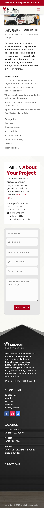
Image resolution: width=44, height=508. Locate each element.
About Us (9, 398)
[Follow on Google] (18, 413)
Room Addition (11, 148)
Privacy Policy (11, 407)
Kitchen (8, 143)
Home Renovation (12, 135)
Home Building (11, 131)
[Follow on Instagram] (12, 413)
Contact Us (10, 394)
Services (8, 401)
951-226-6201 (33, 2)
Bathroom (9, 123)
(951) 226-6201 (12, 441)
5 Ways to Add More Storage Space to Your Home (21, 31)
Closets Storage (12, 127)
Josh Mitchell (12, 34)
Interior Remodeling (13, 139)
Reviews (8, 404)
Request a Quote (13, 2)
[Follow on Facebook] (6, 413)
